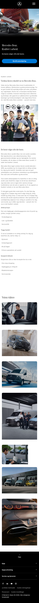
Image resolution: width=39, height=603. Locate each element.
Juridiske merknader (8, 588)
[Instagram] (16, 583)
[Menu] (33, 4)
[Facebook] (3, 583)
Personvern (5, 592)
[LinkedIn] (7, 583)
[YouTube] (11, 583)
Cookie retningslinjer (24, 588)
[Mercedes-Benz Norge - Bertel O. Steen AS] (19, 4)
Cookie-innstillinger (17, 592)
